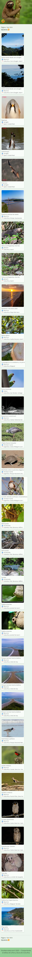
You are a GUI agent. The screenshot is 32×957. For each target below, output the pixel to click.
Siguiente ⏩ (5, 29)
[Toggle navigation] (28, 21)
